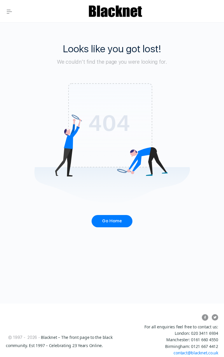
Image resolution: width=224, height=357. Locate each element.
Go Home (112, 220)
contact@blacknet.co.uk (196, 353)
